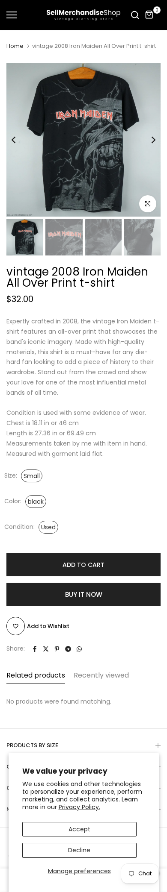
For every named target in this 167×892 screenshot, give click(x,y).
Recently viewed (101, 675)
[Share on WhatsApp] (79, 649)
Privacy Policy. (79, 807)
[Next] (147, 139)
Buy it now (83, 594)
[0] (149, 15)
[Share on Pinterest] (57, 649)
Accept (79, 829)
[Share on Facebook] (34, 649)
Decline (79, 850)
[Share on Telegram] (68, 649)
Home (15, 46)
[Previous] (19, 139)
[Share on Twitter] (45, 649)
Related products (35, 675)
